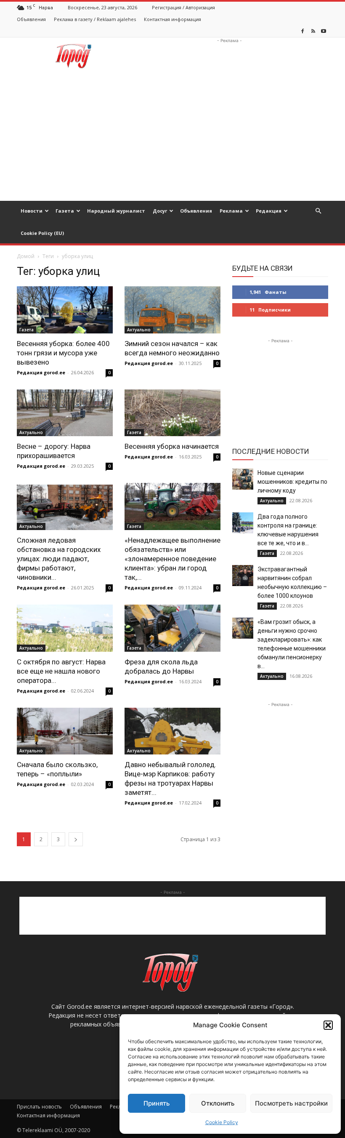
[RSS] (313, 31)
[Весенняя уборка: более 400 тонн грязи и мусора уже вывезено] (65, 309)
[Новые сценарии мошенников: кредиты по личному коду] (242, 479)
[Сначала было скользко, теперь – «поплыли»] (65, 731)
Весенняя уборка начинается (172, 446)
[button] (328, 1025)
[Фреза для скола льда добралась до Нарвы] (172, 628)
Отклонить (217, 1103)
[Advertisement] (229, 56)
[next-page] (76, 839)
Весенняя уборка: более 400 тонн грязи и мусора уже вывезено (63, 352)
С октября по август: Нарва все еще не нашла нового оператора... (61, 671)
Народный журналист (116, 211)
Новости (31, 211)
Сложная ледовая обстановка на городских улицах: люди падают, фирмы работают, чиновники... (59, 558)
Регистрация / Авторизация (183, 7)
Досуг (160, 211)
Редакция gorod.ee (41, 372)
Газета (65, 211)
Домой (25, 256)
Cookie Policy (221, 1122)
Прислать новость (39, 1106)
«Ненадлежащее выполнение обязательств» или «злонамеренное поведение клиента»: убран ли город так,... (172, 558)
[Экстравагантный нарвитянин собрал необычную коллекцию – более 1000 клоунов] (242, 575)
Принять (156, 1103)
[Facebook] (302, 31)
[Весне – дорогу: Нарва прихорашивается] (65, 413)
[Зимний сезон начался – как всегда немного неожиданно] (172, 309)
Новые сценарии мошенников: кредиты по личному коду (292, 481)
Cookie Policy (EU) (42, 233)
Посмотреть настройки (291, 1103)
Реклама (231, 211)
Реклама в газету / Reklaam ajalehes (95, 19)
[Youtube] (323, 31)
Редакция (268, 211)
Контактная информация (172, 19)
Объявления (31, 19)
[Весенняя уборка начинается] (172, 413)
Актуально (139, 330)
